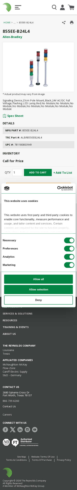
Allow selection (38, 289)
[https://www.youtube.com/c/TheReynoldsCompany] (35, 429)
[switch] (69, 248)
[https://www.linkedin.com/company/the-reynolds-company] (21, 429)
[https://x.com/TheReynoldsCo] (13, 429)
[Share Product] (64, 22)
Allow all (38, 279)
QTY (8, 172)
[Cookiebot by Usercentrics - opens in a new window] (57, 188)
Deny (38, 299)
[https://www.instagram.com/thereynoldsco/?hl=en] (28, 429)
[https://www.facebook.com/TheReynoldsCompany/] (6, 429)
